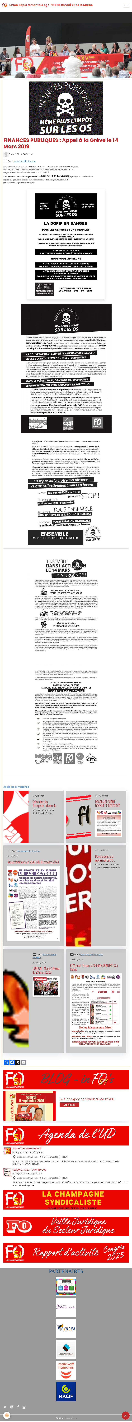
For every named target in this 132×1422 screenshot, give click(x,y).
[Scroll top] (126, 1415)
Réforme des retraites (91, 954)
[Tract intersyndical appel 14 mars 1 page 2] (66, 717)
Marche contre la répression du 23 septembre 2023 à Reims (105, 858)
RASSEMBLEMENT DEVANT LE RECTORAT (107, 804)
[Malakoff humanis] (66, 1370)
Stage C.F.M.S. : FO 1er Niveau (29, 1169)
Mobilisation (20, 780)
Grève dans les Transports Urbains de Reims (44, 804)
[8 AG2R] (66, 1349)
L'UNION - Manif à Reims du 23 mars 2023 (46, 970)
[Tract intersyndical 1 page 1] (66, 368)
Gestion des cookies (66, 1418)
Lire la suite (69, 1104)
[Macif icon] (66, 1391)
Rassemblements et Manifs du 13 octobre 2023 (33, 862)
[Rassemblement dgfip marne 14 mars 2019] (66, 244)
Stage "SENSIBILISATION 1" (27, 1148)
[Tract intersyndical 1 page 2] (66, 490)
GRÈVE (8, 780)
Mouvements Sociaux (25, 161)
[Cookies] (6, 1415)
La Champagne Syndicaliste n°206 (87, 1099)
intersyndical (54, 780)
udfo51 (15, 154)
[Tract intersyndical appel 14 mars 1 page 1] (66, 606)
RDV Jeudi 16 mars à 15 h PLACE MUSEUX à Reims (94, 967)
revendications (37, 780)
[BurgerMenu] (126, 5)
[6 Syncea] (66, 1328)
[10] (66, 1286)
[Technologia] (66, 1307)
